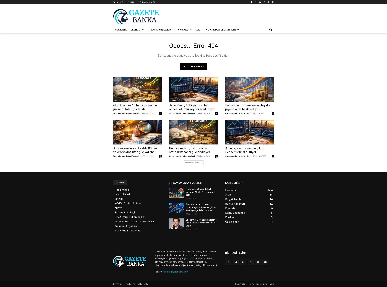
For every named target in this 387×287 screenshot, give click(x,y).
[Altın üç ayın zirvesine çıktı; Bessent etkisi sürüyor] (249, 132)
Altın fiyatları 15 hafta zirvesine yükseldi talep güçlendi (135, 107)
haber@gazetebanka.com (175, 271)
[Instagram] (255, 2)
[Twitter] (268, 2)
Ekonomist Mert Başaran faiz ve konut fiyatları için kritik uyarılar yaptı (201, 223)
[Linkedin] (260, 2)
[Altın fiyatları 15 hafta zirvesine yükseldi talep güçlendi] (137, 89)
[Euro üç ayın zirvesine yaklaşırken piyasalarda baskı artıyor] (249, 89)
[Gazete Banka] (137, 16)
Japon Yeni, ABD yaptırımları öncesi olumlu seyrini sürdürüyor (192, 107)
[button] (270, 29)
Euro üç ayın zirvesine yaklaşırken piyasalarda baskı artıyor (248, 107)
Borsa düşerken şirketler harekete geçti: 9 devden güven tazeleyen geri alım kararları (201, 207)
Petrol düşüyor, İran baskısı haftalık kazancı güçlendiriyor (189, 150)
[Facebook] (251, 2)
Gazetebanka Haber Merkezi (126, 113)
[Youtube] (272, 2)
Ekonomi (117, 100)
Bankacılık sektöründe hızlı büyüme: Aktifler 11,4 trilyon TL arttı (201, 192)
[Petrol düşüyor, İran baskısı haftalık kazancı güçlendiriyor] (193, 132)
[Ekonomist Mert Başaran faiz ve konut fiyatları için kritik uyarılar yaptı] (176, 223)
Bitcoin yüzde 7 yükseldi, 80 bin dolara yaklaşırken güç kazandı (135, 150)
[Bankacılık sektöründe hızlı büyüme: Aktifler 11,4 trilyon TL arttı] (176, 193)
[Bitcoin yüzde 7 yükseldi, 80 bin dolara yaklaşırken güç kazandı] (137, 132)
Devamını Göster (192, 162)
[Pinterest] (264, 2)
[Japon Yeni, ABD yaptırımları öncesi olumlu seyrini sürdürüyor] (193, 89)
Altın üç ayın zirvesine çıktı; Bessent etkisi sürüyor (244, 150)
